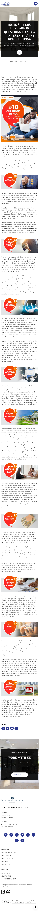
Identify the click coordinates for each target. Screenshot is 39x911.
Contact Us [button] (5, 864)
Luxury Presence (18, 902)
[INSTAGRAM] (11, 835)
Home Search (6, 855)
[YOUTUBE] (22, 835)
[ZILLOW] (22, 840)
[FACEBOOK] (6, 835)
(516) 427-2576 (5, 815)
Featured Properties (8, 852)
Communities (5, 861)
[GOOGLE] (17, 840)
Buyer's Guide (6, 873)
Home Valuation (7, 858)
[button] (19, 774)
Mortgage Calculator (9, 879)
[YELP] (33, 835)
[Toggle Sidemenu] (36, 4)
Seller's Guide (6, 876)
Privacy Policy (30, 902)
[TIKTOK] (28, 835)
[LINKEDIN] (17, 835)
